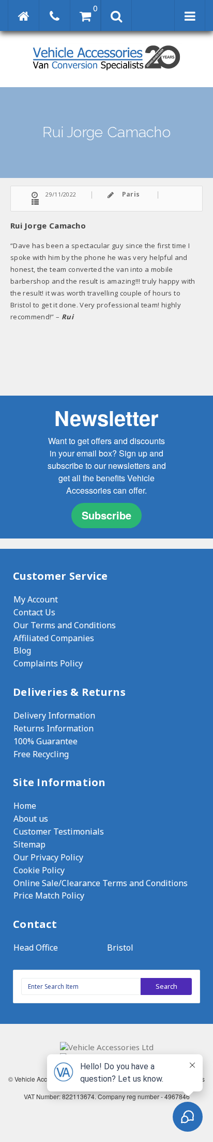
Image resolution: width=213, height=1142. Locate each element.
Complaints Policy (48, 663)
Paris (131, 194)
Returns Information (53, 728)
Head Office (35, 947)
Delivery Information (54, 715)
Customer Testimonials (58, 831)
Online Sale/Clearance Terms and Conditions (100, 883)
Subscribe (106, 515)
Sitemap (29, 844)
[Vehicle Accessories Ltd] (106, 71)
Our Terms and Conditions (64, 625)
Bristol (120, 947)
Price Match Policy (48, 895)
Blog (22, 650)
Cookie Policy (39, 870)
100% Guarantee (45, 741)
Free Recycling (41, 754)
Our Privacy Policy (48, 857)
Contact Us (34, 612)
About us (30, 818)
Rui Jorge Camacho (48, 225)
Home (24, 805)
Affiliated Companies (53, 638)
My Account (35, 599)
